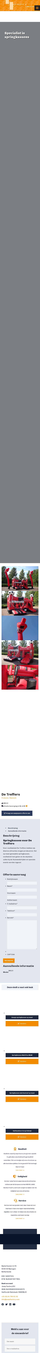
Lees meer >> (20, 1170)
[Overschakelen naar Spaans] (11, 8)
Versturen (9, 961)
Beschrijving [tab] (13, 828)
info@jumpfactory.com (31, 6)
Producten (5, 798)
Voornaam (11, 893)
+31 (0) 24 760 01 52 (10, 1296)
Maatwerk (13, 798)
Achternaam (12, 900)
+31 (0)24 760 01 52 (18, 5)
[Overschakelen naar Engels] (11, 3)
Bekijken (23, 1023)
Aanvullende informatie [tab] (17, 831)
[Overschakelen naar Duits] (11, 6)
